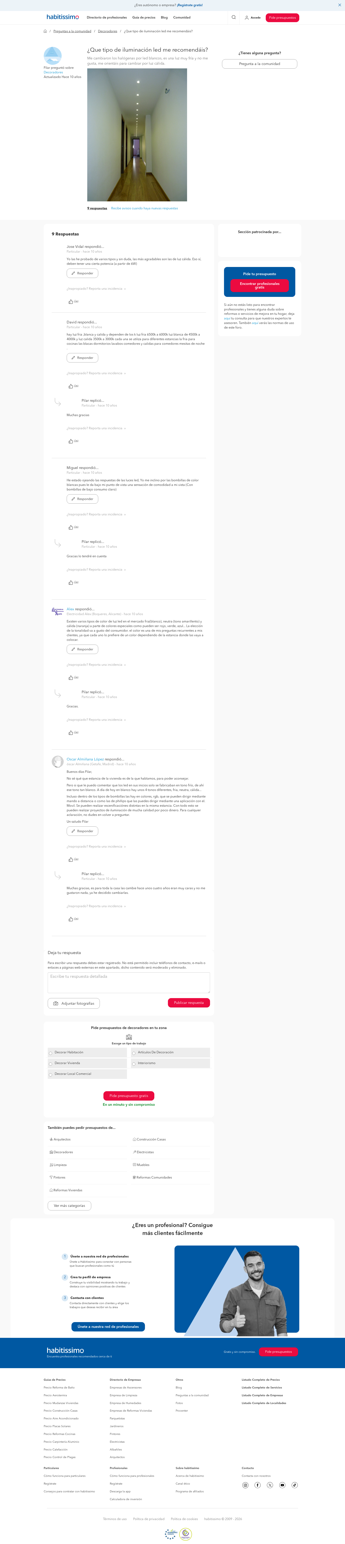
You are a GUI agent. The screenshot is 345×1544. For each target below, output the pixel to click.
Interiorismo (147, 1063)
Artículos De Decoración (155, 1052)
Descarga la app (120, 1491)
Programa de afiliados (190, 1491)
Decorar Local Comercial (73, 1074)
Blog (179, 1387)
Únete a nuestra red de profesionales (108, 1327)
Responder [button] (84, 273)
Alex (70, 609)
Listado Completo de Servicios (262, 1387)
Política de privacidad (149, 1519)
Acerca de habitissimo (190, 1476)
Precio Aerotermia (55, 1395)
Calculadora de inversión (126, 1499)
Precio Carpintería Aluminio (61, 1442)
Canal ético (183, 1483)
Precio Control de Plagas (59, 1457)
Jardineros (116, 1426)
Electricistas (117, 1442)
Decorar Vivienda (67, 1063)
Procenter (182, 1410)
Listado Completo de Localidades (264, 1403)
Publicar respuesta (189, 1003)
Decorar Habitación (69, 1052)
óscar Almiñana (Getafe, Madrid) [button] (91, 764)
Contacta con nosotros (256, 1476)
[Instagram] (245, 1485)
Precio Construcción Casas (60, 1410)
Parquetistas (117, 1418)
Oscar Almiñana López (85, 759)
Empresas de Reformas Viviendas (131, 1410)
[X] (270, 1485)
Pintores (115, 1434)
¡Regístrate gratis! (190, 5)
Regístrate (50, 1483)
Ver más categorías (69, 1206)
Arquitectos (117, 1457)
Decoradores (107, 31)
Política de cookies (184, 1519)
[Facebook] (257, 1485)
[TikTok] (294, 1485)
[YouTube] (282, 1485)
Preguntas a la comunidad (72, 31)
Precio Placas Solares (57, 1426)
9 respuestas (97, 208)
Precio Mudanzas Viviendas (61, 1403)
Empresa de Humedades (125, 1403)
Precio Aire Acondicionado (61, 1418)
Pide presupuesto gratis (129, 1096)
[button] (53, 55)
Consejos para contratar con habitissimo (69, 1491)
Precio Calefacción (55, 1449)
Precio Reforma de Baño (59, 1387)
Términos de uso (115, 1519)
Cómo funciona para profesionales (132, 1476)
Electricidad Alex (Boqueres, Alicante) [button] (94, 614)
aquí (227, 318)
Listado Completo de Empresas (262, 1395)
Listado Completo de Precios (261, 1380)
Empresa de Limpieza (123, 1395)
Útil (76, 301)
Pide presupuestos (282, 18)
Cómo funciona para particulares (64, 1476)
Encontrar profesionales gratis (260, 285)
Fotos (179, 1403)
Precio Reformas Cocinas (59, 1434)
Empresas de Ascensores (126, 1387)
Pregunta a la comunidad (259, 64)
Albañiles (116, 1449)
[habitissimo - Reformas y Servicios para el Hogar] (63, 18)
